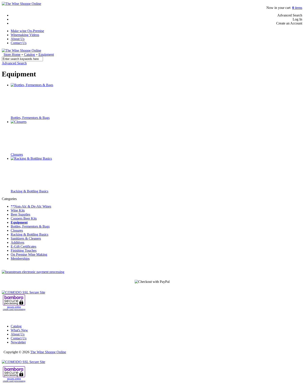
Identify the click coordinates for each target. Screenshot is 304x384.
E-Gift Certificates (23, 246)
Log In (297, 19)
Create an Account (289, 23)
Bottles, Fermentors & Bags (30, 118)
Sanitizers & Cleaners (26, 238)
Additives (17, 242)
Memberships (20, 258)
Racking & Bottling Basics (29, 191)
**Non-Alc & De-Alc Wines (31, 206)
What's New (19, 330)
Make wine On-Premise (27, 31)
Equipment (46, 54)
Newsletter (18, 342)
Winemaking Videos (25, 35)
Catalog (29, 54)
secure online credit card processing (14, 308)
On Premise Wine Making (29, 254)
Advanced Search (289, 15)
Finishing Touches (23, 250)
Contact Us (18, 43)
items (297, 8)
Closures (17, 154)
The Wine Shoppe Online (48, 352)
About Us (17, 39)
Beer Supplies (20, 214)
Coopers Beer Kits (24, 218)
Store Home (12, 54)
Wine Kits (18, 210)
